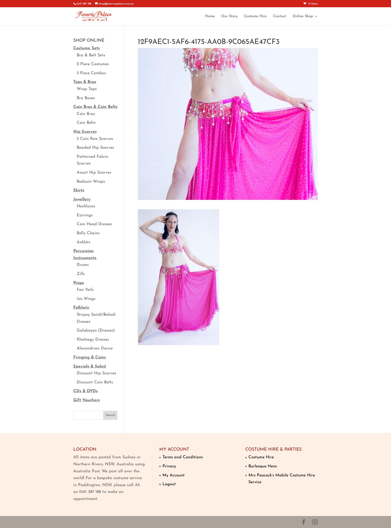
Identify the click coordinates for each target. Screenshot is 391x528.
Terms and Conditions (182, 457)
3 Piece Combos (91, 73)
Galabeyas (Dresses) (96, 331)
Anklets (83, 242)
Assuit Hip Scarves (94, 173)
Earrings (85, 215)
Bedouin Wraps (91, 182)
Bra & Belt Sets (91, 55)
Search (110, 415)
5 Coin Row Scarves (95, 139)
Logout (169, 484)
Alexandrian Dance (95, 348)
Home (210, 16)
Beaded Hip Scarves (95, 148)
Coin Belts (86, 123)
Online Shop (303, 16)
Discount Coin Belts (95, 382)
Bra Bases (86, 98)
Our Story (229, 16)
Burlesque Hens (262, 466)
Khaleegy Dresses (93, 340)
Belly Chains (88, 233)
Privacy (169, 466)
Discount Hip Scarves (96, 373)
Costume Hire (255, 16)
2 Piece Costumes (93, 64)
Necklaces (86, 206)
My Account (173, 475)
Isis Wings (86, 299)
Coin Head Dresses (94, 224)
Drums (83, 265)
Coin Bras (86, 114)
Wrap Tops (87, 89)
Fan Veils (85, 290)
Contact (279, 16)
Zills (81, 274)
